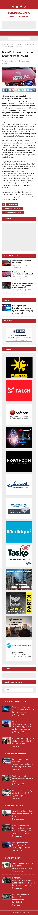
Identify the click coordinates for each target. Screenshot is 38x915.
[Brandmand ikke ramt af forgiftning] (6, 263)
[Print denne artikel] (18, 90)
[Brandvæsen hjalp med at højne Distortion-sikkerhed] (6, 274)
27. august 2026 (19, 732)
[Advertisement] (20, 24)
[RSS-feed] (13, 7)
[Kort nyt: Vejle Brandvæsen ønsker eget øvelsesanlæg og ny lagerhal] (6, 307)
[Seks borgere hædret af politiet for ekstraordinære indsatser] (6, 865)
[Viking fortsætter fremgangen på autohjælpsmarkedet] (6, 845)
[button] (35, 2)
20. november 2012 (10, 61)
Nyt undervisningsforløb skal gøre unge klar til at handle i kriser (23, 741)
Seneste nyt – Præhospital (15, 754)
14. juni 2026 (18, 850)
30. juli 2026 (17, 905)
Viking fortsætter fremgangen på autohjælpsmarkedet (21, 845)
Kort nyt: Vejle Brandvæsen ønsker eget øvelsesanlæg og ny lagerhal (22, 309)
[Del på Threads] (34, 90)
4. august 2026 (18, 888)
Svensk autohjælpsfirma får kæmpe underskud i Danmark (23, 813)
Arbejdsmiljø (12, 204)
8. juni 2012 (18, 277)
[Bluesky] (17, 7)
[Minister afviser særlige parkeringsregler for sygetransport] (6, 792)
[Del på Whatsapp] (21, 90)
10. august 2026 (19, 819)
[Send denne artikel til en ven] (15, 90)
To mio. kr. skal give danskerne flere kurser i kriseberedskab (23, 709)
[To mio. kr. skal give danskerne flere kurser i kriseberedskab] (6, 709)
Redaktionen (16, 268)
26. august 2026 (19, 871)
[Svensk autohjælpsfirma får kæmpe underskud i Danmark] (6, 813)
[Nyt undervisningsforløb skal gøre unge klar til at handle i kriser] (6, 740)
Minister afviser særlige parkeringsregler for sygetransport (23, 793)
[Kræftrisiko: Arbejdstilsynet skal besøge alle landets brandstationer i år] (6, 285)
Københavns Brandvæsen (13, 212)
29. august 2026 (19, 715)
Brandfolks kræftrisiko (13, 208)
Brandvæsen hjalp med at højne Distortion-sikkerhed (22, 273)
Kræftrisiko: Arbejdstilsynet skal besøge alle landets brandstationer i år (22, 285)
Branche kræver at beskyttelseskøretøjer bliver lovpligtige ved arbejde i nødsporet (22, 829)
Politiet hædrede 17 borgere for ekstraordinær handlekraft (21, 898)
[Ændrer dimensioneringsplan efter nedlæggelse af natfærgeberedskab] (6, 723)
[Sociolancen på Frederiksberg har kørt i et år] (6, 778)
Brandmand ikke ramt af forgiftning (21, 261)
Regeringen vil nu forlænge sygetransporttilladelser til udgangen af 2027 (23, 763)
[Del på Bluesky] (31, 90)
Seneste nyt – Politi (12, 858)
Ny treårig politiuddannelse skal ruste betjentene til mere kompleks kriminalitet (23, 881)
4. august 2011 (19, 265)
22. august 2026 (19, 784)
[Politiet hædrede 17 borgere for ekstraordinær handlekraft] (6, 897)
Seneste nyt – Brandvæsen (15, 702)
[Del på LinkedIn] (9, 90)
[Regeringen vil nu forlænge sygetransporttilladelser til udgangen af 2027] (6, 761)
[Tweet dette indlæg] (6, 90)
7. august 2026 (18, 836)
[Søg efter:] (19, 38)
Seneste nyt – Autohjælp (14, 806)
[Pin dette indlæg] (12, 90)
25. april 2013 (18, 290)
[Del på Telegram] (28, 90)
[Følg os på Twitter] (25, 7)
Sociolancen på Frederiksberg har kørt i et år (23, 778)
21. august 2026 (19, 798)
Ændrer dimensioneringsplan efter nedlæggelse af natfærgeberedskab (21, 725)
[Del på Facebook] (3, 90)
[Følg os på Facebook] (21, 7)
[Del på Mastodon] (24, 90)
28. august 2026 (19, 769)
